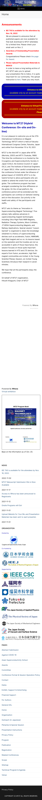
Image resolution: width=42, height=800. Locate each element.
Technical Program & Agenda (13, 770)
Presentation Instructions (12, 730)
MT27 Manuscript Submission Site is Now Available (19, 483)
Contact (5, 680)
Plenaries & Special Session (13, 725)
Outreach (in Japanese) (11, 720)
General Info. (7, 705)
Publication (6, 745)
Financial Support (9, 695)
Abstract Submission (10, 650)
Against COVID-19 (9, 655)
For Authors (6, 700)
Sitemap (5, 765)
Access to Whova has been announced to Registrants (19, 495)
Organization (7, 715)
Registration (7, 750)
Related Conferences (10, 755)
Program (5, 740)
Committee (6, 670)
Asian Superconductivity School (15, 660)
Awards (5, 665)
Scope (4, 760)
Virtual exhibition (34, 308)
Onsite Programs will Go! (12, 505)
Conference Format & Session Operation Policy (21, 675)
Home (4, 710)
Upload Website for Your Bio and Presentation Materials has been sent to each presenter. (20, 515)
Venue (4, 775)
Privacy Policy (7, 735)
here (19, 79)
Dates (4, 685)
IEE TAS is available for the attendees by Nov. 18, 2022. (20, 471)
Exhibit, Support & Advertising (14, 690)
